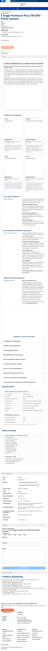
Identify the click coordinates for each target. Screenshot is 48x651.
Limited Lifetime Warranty (32, 303)
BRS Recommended (36, 637)
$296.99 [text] (6, 29)
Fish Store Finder (36, 639)
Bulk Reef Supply (5, 13)
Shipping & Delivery (21, 639)
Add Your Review (9, 27)
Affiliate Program (6, 638)
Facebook (4, 616)
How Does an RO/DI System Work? (11, 345)
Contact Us (19, 631)
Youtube (4, 618)
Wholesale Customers (22, 641)
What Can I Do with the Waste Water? (12, 368)
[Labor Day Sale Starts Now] (24, 8)
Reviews (5, 525)
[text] (24, 26)
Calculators (34, 635)
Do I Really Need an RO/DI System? (12, 341)
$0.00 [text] (23, 32)
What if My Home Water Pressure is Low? (13, 373)
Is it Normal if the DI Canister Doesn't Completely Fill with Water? (19, 382)
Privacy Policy (4, 648)
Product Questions (7, 573)
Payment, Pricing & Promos (23, 637)
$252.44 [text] (2, 29)
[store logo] (24, 4)
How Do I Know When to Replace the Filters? (14, 359)
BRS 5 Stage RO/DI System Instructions (28, 482)
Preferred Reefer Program (23, 633)
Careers (4, 633)
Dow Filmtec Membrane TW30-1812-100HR (29, 485)
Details (4, 57)
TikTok (3, 621)
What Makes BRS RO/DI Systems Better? (13, 355)
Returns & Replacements (23, 635)
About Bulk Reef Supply (7, 631)
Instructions (35, 633)
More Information (7, 473)
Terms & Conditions (6, 640)
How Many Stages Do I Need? (10, 350)
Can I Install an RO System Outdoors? (12, 364)
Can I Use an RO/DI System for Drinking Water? (15, 377)
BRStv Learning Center (37, 631)
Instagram (4, 619)
